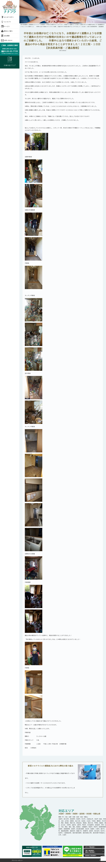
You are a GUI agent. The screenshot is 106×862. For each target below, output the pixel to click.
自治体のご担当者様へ (90, 855)
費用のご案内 (8, 31)
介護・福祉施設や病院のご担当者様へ (90, 851)
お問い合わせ (8, 40)
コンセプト (7, 22)
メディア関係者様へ (90, 847)
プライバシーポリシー (17, 860)
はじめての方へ (9, 17)
